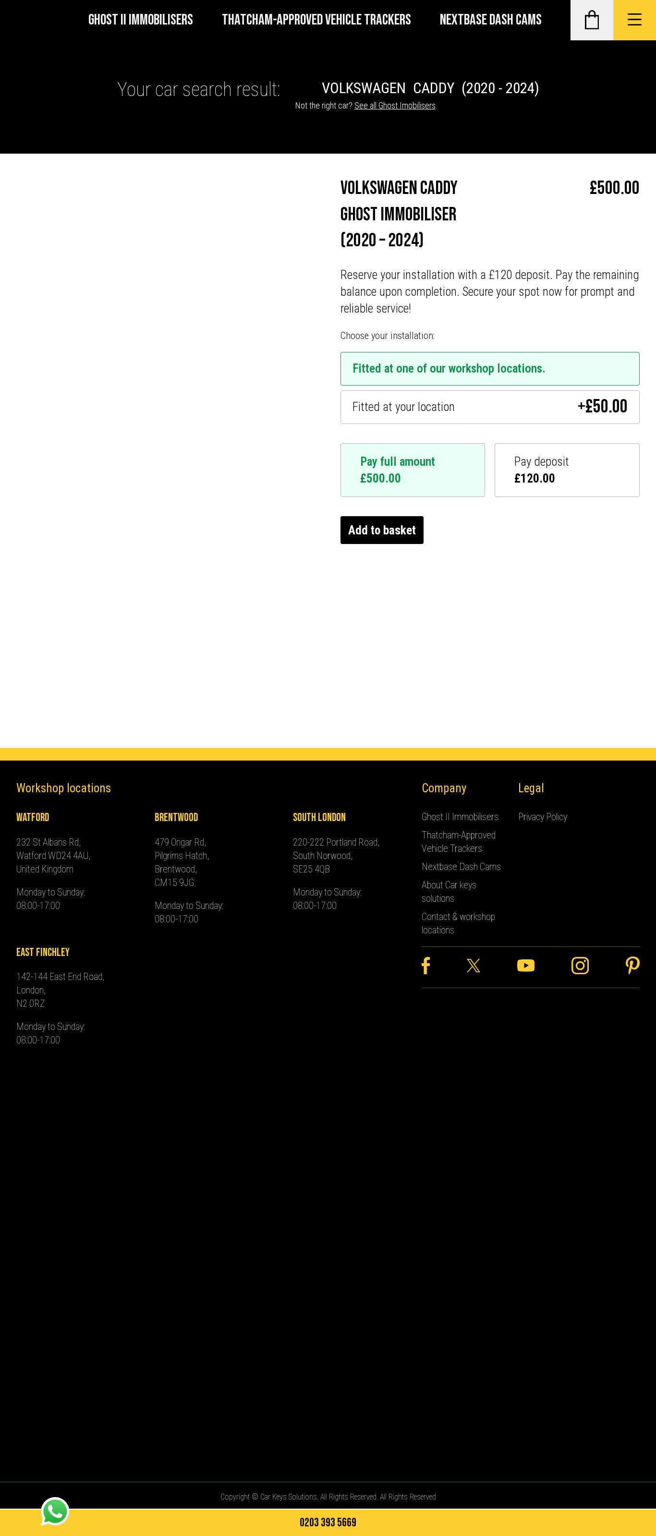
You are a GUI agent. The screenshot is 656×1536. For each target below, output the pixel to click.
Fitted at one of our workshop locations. (449, 369)
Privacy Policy (542, 816)
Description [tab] (43, 447)
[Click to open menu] (634, 20)
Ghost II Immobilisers (140, 20)
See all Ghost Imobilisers (395, 105)
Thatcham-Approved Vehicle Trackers (316, 20)
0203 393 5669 (328, 1522)
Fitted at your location (490, 407)
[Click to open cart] (592, 20)
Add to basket (382, 530)
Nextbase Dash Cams (491, 20)
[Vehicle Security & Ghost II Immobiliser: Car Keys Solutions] (30, 20)
